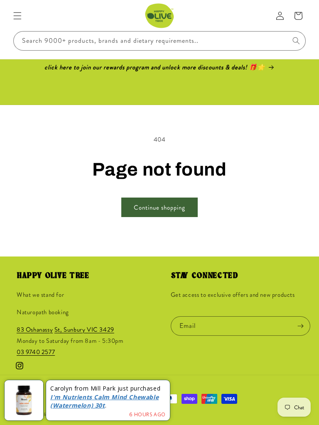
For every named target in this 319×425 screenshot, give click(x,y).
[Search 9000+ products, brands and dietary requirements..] (296, 41)
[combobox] (159, 41)
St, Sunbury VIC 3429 (84, 329)
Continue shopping (159, 207)
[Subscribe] (301, 326)
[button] (17, 16)
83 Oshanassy (35, 329)
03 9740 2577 (36, 352)
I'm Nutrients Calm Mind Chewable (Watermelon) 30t (104, 401)
